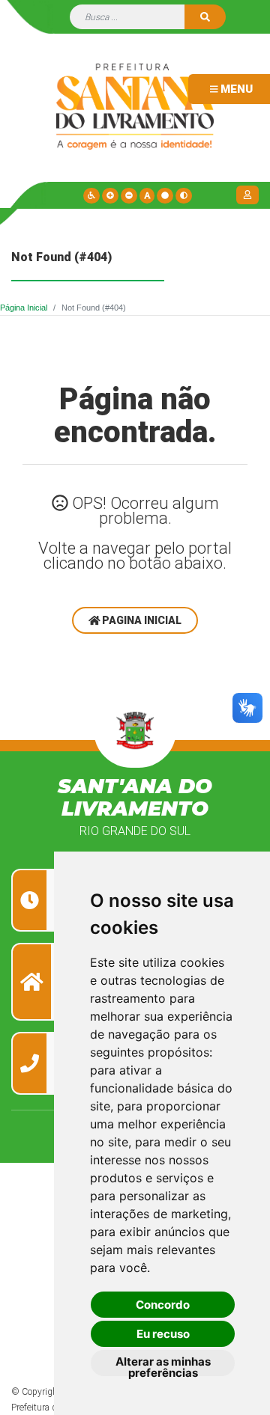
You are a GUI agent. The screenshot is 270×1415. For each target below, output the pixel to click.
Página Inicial (23, 307)
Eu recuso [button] (163, 1334)
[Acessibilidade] (91, 195)
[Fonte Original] (147, 195)
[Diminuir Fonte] (129, 195)
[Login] (249, 194)
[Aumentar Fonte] (110, 195)
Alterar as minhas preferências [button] (163, 1365)
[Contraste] (184, 195)
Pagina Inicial (141, 620)
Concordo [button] (163, 1305)
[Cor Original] (165, 195)
